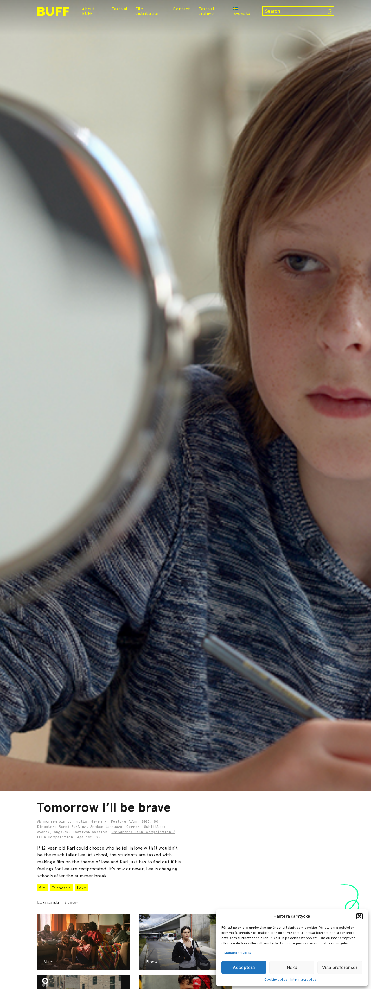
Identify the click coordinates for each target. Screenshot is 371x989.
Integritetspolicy (303, 979)
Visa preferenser (339, 967)
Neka (292, 967)
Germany (99, 821)
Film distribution (147, 11)
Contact (181, 9)
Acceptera (244, 967)
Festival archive (206, 11)
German (133, 827)
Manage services (237, 953)
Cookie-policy (276, 979)
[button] (359, 916)
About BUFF (88, 11)
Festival (119, 9)
